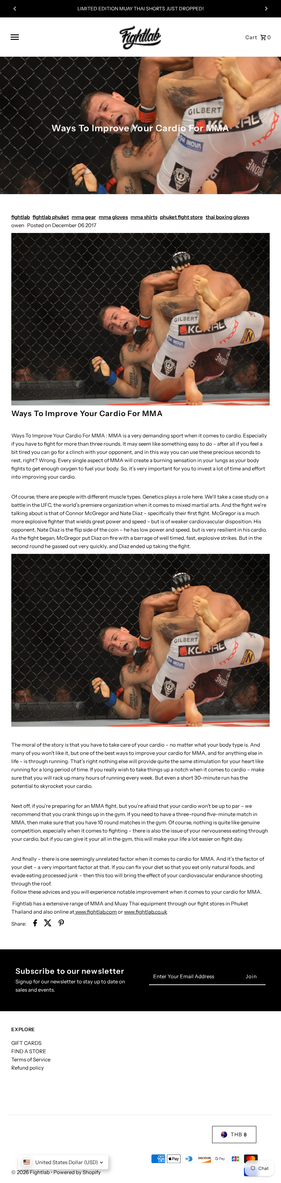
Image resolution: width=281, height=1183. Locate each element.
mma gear (84, 217)
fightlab (20, 217)
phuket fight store (181, 217)
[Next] (266, 8)
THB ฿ (239, 1134)
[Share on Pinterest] (61, 924)
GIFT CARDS (26, 1043)
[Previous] (15, 8)
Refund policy (27, 1067)
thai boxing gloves (227, 217)
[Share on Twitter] (48, 924)
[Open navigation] (60, 37)
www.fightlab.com (95, 911)
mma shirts (144, 217)
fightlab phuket (51, 217)
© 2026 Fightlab (31, 1172)
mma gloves (113, 217)
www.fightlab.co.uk (145, 911)
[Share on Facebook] (35, 924)
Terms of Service (30, 1059)
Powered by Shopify (77, 1172)
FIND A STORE (28, 1051)
